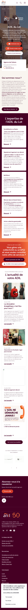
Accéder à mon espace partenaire (15, 264)
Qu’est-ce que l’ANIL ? (7, 541)
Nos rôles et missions (9, 109)
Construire (4, 578)
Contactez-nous (15, 44)
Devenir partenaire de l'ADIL (13, 259)
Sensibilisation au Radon (11, 129)
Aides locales (5, 559)
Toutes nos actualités (7, 545)
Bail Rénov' (7, 175)
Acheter (4, 576)
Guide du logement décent (12, 390)
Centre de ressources (7, 557)
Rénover (4, 580)
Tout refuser (8, 600)
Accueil (3, 8)
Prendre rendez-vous (15, 48)
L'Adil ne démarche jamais (11, 426)
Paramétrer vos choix (10, 604)
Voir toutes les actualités (14, 442)
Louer (3, 573)
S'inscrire (6, 491)
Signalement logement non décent (14, 152)
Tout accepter (8, 597)
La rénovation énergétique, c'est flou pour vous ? (12, 306)
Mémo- (7, 564)
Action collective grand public (12, 221)
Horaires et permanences (14, 53)
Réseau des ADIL (6, 543)
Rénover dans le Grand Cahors (12, 200)
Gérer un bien (5, 583)
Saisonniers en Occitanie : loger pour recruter (13, 351)
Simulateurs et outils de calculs (10, 555)
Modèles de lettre (6, 562)
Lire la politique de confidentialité (11, 592)
